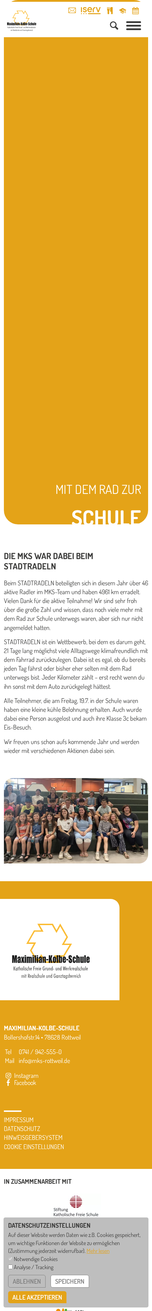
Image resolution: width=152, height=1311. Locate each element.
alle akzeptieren (37, 1297)
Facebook (24, 1082)
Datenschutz (22, 1128)
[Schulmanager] (123, 10)
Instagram (26, 1075)
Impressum (19, 1120)
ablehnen (27, 1281)
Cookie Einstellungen (34, 1146)
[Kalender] (135, 10)
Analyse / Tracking (33, 1267)
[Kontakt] (72, 10)
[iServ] (91, 10)
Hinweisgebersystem (33, 1137)
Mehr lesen (98, 1250)
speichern (69, 1281)
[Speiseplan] (110, 10)
